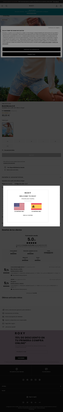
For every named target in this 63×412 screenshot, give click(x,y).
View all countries (28, 215)
